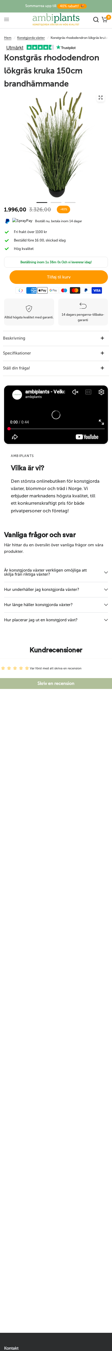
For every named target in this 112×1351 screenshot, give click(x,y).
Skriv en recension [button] (56, 683)
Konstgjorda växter (31, 38)
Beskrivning (14, 338)
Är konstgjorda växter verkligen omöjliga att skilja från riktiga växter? (45, 572)
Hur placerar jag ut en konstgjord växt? (40, 619)
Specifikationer (17, 353)
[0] (104, 19)
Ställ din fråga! (16, 368)
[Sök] (96, 19)
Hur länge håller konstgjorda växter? (38, 604)
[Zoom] (101, 97)
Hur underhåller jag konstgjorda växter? (41, 589)
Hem (7, 38)
